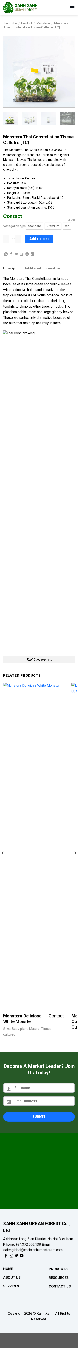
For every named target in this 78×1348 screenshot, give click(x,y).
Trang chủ (10, 23)
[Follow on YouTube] (21, 1256)
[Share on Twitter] (16, 254)
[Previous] (10, 72)
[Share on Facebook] (11, 254)
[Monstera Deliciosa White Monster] (33, 845)
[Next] (68, 72)
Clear (71, 219)
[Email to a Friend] (21, 254)
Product (26, 23)
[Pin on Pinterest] (27, 254)
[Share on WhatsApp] (6, 254)
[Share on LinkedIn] (32, 254)
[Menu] (72, 7)
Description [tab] (12, 268)
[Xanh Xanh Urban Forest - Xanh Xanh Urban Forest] (25, 7)
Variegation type (14, 226)
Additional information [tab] (42, 268)
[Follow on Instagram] (11, 1256)
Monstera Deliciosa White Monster (22, 1018)
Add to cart (39, 239)
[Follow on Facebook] (6, 1256)
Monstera (43, 23)
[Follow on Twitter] (16, 1256)
